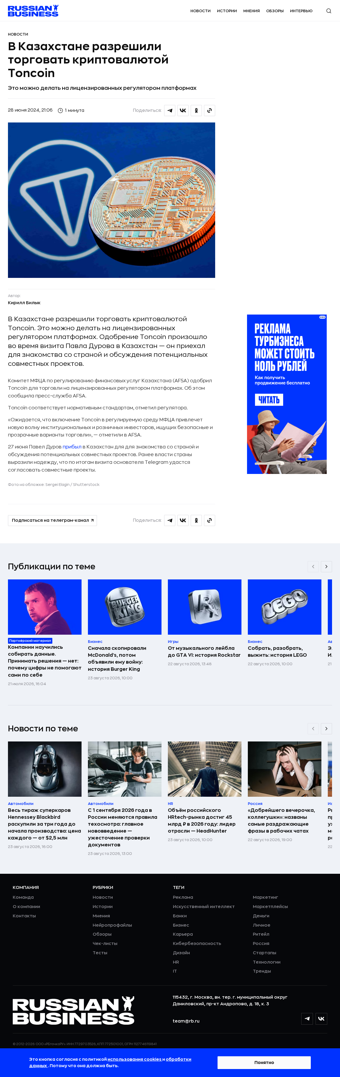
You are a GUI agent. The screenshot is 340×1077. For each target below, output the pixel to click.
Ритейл (261, 934)
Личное (261, 925)
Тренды (262, 971)
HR (176, 962)
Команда (23, 897)
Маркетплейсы (270, 907)
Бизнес (181, 925)
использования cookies (135, 1059)
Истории (227, 11)
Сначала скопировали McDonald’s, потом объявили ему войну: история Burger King (117, 658)
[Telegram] (307, 1019)
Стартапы (264, 953)
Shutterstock (86, 484)
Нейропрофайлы (112, 925)
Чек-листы (105, 944)
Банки (180, 916)
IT (175, 971)
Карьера (183, 934)
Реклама (183, 897)
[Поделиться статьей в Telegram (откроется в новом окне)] (169, 110)
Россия (261, 944)
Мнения (251, 11)
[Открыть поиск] (329, 11)
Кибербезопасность (197, 944)
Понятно (264, 1063)
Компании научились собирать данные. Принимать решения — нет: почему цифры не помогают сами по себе (45, 661)
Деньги (261, 916)
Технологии (266, 962)
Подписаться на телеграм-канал (50, 520)
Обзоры (275, 11)
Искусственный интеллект (204, 907)
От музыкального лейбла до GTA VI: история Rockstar (204, 652)
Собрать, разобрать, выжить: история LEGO (277, 652)
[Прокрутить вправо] (326, 566)
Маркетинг (265, 897)
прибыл (72, 446)
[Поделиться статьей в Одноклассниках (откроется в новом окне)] (196, 110)
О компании (26, 907)
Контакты (24, 916)
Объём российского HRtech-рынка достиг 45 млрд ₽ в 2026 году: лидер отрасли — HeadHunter (202, 820)
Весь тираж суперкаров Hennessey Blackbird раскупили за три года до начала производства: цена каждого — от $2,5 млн (44, 824)
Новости (200, 11)
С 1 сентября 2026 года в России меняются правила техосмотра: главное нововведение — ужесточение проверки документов (122, 827)
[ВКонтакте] (321, 1019)
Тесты (100, 953)
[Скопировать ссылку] (209, 110)
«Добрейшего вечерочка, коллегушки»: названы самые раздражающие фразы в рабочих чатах (281, 820)
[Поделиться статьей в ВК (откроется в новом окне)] (183, 110)
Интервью (301, 11)
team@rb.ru (186, 1021)
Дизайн (181, 953)
